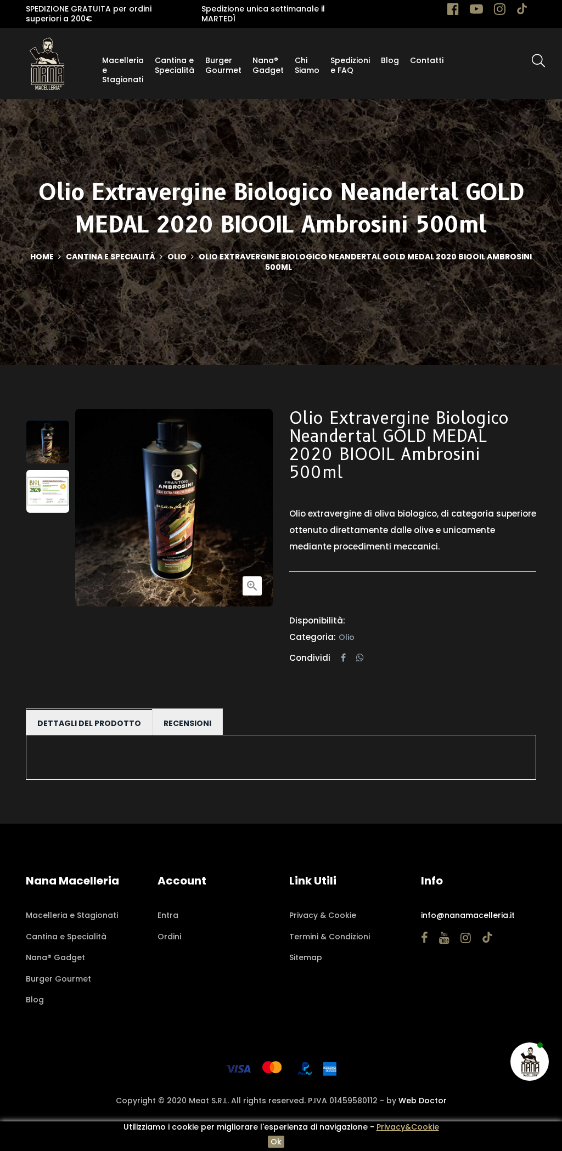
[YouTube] (476, 10)
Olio (347, 637)
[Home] (47, 63)
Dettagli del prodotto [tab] (89, 723)
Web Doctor (422, 1100)
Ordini (169, 936)
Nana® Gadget (55, 957)
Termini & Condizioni (329, 936)
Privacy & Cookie (322, 915)
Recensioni (187, 723)
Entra (168, 915)
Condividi (343, 658)
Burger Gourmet (58, 978)
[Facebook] (453, 10)
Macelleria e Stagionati (72, 915)
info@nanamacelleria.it (468, 915)
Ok (276, 1141)
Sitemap (305, 957)
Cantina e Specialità (66, 936)
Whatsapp (360, 658)
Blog (35, 999)
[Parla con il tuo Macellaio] (529, 1061)
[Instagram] (499, 10)
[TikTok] (521, 10)
